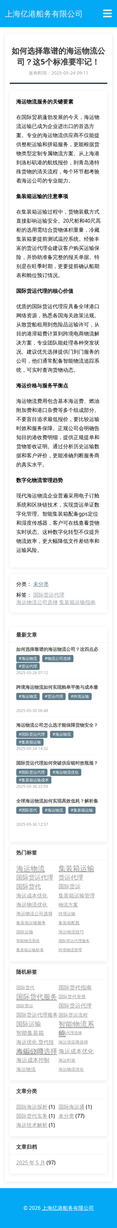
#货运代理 (28, 666)
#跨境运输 (80, 696)
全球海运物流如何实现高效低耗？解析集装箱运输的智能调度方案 (57, 801)
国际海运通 (71, 1106)
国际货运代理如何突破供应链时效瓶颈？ (57, 763)
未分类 (41, 584)
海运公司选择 (36, 1051)
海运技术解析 (31, 1125)
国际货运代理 (48, 594)
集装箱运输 (76, 868)
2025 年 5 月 (30, 1162)
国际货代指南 (75, 987)
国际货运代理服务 (74, 940)
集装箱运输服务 (31, 923)
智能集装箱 (30, 1032)
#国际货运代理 (32, 734)
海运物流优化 (31, 904)
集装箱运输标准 (30, 950)
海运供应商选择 (73, 1042)
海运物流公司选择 (37, 602)
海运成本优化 (31, 895)
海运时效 (66, 1060)
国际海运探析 (31, 1106)
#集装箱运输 (30, 742)
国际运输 (24, 932)
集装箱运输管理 (76, 895)
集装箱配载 (69, 923)
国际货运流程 (73, 1015)
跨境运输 (66, 914)
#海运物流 (28, 658)
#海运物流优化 (66, 772)
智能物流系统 (28, 940)
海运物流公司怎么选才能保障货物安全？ (57, 725)
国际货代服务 (36, 996)
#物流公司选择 (58, 658)
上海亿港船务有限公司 (68, 1207)
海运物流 (30, 868)
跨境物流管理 (70, 950)
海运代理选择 (70, 1032)
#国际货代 (28, 810)
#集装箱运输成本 (34, 780)
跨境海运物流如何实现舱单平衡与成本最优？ (57, 687)
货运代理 (70, 877)
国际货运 (69, 886)
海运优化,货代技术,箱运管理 (35, 1042)
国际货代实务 (31, 1115)
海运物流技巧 (71, 932)
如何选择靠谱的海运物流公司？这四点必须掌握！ (57, 649)
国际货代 (28, 886)
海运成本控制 (32, 1060)
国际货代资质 (72, 996)
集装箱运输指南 (77, 602)
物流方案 (68, 904)
